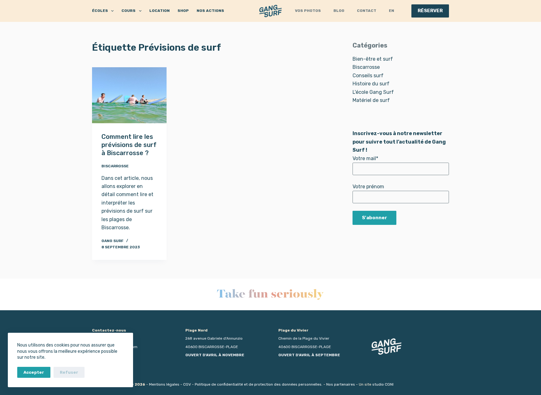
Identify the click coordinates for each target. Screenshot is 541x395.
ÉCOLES (100, 10)
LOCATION (159, 10)
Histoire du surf (371, 84)
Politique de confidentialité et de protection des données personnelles (258, 384)
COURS (128, 10)
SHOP (183, 10)
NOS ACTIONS (210, 10)
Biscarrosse (115, 166)
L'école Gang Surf (373, 92)
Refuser (69, 372)
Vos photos (308, 10)
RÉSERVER (430, 10)
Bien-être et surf (373, 59)
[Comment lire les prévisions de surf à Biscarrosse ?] (129, 95)
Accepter (33, 372)
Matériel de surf (371, 100)
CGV (187, 384)
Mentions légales (164, 384)
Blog (338, 10)
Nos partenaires (340, 384)
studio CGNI (383, 384)
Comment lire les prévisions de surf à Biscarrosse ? (129, 145)
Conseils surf (368, 75)
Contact (366, 10)
